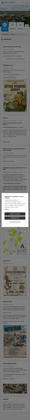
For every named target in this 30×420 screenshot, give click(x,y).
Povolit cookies (15, 214)
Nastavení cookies (14, 221)
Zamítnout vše (15, 218)
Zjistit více (7, 209)
